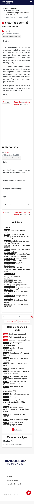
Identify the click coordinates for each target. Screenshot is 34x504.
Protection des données (14, 484)
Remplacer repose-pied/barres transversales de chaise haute (16, 409)
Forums (14, 8)
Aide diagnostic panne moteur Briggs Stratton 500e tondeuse (14, 402)
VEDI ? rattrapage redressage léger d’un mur (13, 423)
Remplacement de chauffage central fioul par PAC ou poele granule (16, 237)
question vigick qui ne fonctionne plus (14, 344)
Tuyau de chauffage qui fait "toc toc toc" (17, 288)
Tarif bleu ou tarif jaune (17, 337)
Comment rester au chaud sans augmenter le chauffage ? (16, 276)
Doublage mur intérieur (18, 397)
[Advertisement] (17, 125)
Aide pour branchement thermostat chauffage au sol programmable (15, 282)
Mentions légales (12, 480)
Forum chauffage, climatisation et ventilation (17, 14)
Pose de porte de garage (19, 420)
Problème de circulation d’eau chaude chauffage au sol (17, 269)
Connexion (18, 102)
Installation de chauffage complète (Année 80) (16, 242)
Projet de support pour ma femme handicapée (16, 372)
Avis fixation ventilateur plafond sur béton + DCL (15, 383)
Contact (9, 476)
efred (7, 152)
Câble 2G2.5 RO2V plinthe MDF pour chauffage (16, 260)
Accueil (6, 8)
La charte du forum (10, 322)
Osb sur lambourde (17, 368)
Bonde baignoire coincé (17, 334)
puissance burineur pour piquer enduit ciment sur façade (15, 377)
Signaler (7, 102)
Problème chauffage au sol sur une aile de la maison (17, 255)
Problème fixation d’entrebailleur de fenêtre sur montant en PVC (13, 389)
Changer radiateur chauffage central (16, 297)
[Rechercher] (32, 317)
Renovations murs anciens (19, 394)
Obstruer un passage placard (19, 340)
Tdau (9, 31)
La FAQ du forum (24, 322)
